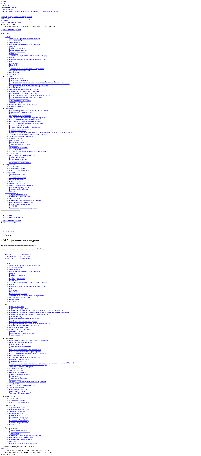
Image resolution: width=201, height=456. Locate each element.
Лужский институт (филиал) (11, 22)
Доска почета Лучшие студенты (20, 112)
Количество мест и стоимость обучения (23, 93)
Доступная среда (15, 198)
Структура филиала (16, 40)
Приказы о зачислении (17, 106)
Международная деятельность (20, 71)
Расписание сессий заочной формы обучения (25, 121)
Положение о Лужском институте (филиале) (25, 44)
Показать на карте (7, 231)
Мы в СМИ (13, 65)
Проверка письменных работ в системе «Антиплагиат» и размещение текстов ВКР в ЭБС (41, 133)
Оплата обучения (15, 149)
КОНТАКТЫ (5, 33)
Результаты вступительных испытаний (23, 104)
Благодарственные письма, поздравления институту (28, 59)
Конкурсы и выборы (16, 180)
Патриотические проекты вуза (20, 129)
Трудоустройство (15, 153)
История (12, 57)
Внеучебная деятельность (18, 50)
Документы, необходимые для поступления (24, 89)
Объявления (13, 63)
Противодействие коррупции (19, 196)
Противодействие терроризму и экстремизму (25, 200)
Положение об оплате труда (19, 187)
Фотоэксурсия (14, 74)
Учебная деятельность (17, 48)
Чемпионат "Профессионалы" (20, 163)
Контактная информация (18, 67)
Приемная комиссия (16, 78)
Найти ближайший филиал (10, 11)
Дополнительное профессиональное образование (26, 69)
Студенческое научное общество (20, 144)
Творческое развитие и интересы (21, 136)
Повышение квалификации (19, 176)
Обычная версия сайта (9, 9)
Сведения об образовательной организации (24, 39)
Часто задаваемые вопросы (18, 99)
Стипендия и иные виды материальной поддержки (27, 151)
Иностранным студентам (18, 159)
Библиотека (13, 54)
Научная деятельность (17, 52)
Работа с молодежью (16, 114)
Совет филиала (14, 42)
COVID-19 (13, 206)
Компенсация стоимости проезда (21, 202)
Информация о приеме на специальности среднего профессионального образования (39, 84)
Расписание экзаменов (17, 125)
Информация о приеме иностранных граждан (25, 97)
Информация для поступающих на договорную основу (28, 86)
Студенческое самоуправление (20, 116)
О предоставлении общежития (20, 101)
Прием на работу (15, 181)
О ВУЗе (7, 37)
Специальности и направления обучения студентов (27, 118)
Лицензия (12, 46)
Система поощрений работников (21, 185)
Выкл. (17, 7)
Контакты (8, 215)
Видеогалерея (14, 72)
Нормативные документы (18, 80)
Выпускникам (10, 165)
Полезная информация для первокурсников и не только (29, 110)
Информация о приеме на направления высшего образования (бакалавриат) (36, 82)
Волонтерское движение (18, 142)
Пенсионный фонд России (18, 189)
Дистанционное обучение (18, 161)
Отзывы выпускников (17, 168)
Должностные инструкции (18, 183)
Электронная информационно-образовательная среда (28, 55)
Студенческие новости (17, 138)
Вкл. (12, 7)
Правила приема (15, 87)
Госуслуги (13, 191)
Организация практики (17, 131)
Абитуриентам (10, 76)
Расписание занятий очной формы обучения (25, 119)
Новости (12, 61)
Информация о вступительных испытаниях (24, 91)
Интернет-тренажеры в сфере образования (24, 127)
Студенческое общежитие (18, 148)
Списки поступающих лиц (18, 102)
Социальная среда (11, 193)
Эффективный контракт (17, 178)
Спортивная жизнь (16, 140)
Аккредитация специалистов (19, 170)
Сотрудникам (10, 172)
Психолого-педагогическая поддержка (23, 208)
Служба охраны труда (17, 174)
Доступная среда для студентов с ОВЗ (22, 155)
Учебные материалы (16, 157)
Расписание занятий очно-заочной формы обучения (27, 123)
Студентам (9, 108)
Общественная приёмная (18, 195)
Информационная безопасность (20, 204)
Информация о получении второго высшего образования (29, 95)
